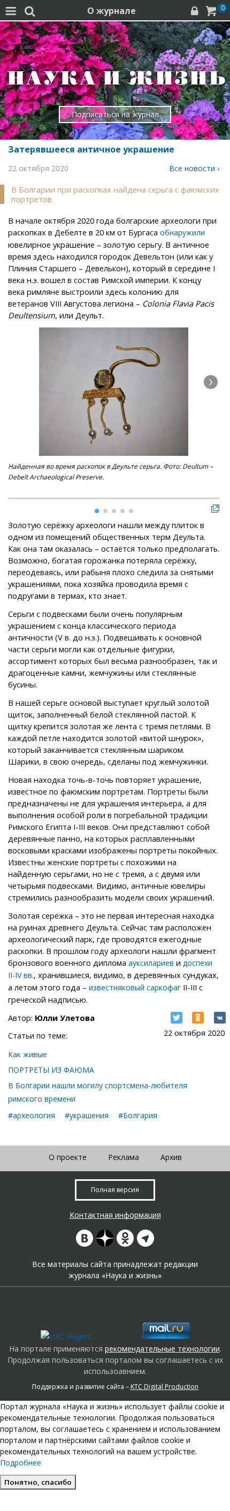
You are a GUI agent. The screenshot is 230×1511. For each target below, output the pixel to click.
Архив (171, 1157)
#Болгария (137, 1115)
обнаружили (182, 232)
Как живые (27, 1054)
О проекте (68, 1157)
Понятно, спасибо (38, 1482)
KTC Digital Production (164, 1386)
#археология (31, 1115)
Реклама (123, 1157)
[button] (210, 382)
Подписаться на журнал (115, 114)
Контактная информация (115, 1215)
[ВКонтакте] (220, 1018)
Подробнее (20, 1462)
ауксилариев (151, 963)
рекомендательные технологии (162, 1349)
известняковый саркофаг (135, 987)
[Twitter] (176, 1018)
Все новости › (194, 168)
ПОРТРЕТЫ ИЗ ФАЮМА (51, 1070)
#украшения (87, 1115)
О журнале (111, 11)
